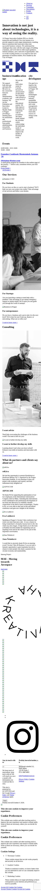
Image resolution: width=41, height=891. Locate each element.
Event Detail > (6, 168)
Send (4, 800)
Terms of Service (8, 796)
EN (27, 18)
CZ (27, 16)
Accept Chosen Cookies (9, 889)
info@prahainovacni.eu (26, 776)
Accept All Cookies (7, 887)
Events (28, 11)
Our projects (30, 9)
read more (4, 569)
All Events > (6, 170)
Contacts (29, 13)
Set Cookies (18, 887)
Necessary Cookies (14, 856)
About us (29, 3)
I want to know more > (10, 322)
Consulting (30, 7)
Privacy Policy (23, 779)
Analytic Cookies (13, 865)
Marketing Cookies (14, 876)
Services (29, 5)
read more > (6, 61)
